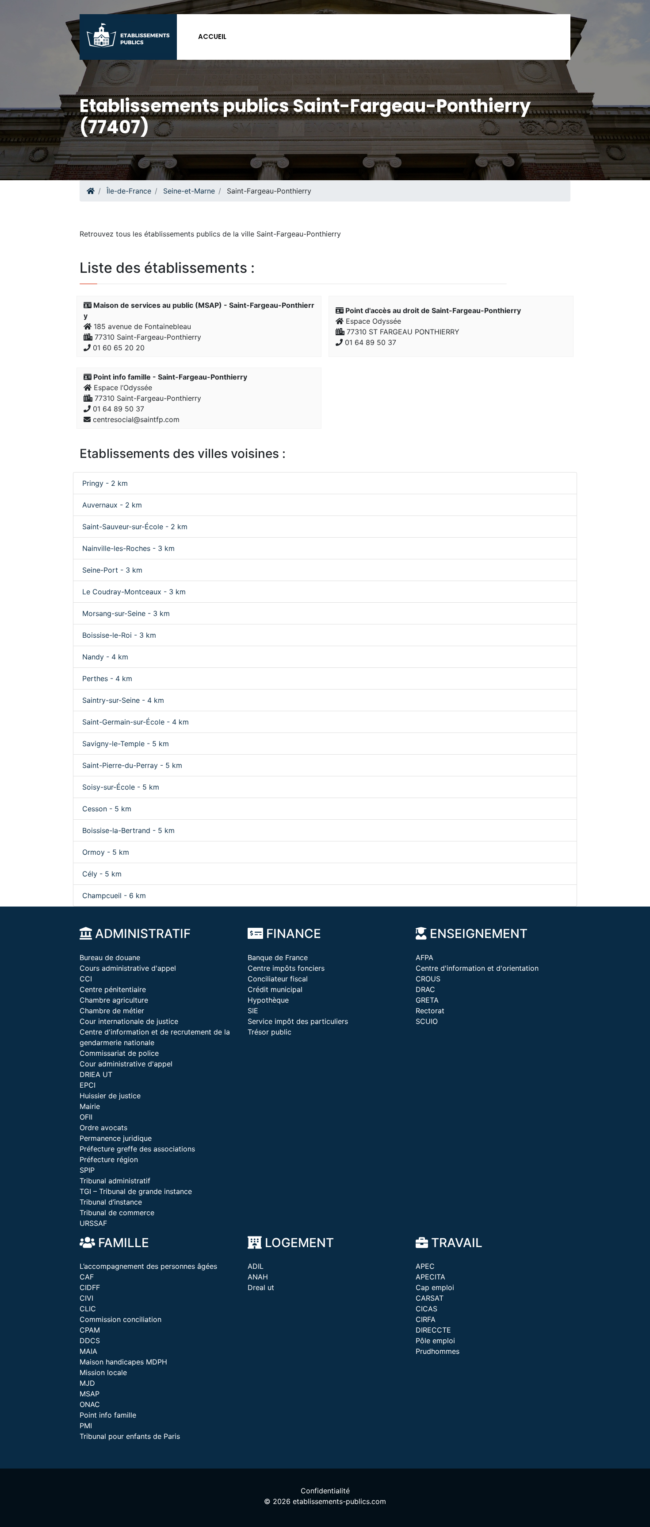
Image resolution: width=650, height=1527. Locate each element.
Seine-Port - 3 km (112, 570)
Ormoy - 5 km (105, 852)
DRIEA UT (96, 1074)
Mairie (90, 1106)
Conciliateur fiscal (278, 978)
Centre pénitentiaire (113, 989)
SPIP (87, 1170)
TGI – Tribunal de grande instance (136, 1191)
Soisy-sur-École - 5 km (120, 787)
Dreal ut (261, 1287)
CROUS (428, 978)
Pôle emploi (435, 1340)
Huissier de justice (110, 1095)
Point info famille (108, 1415)
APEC (425, 1266)
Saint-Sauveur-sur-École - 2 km (134, 526)
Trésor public (269, 1031)
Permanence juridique (116, 1138)
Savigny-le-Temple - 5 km (125, 743)
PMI (86, 1425)
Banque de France (278, 957)
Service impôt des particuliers (298, 1021)
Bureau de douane (110, 957)
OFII (86, 1116)
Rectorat (430, 1010)
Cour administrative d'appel (126, 1063)
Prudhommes (437, 1351)
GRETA (427, 1000)
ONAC (90, 1404)
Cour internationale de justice (129, 1021)
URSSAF (93, 1223)
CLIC (88, 1308)
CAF (87, 1276)
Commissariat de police (119, 1053)
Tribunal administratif (115, 1180)
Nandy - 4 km (105, 656)
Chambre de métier (112, 1010)
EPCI (88, 1085)
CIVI (86, 1298)
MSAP (89, 1393)
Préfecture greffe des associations (137, 1148)
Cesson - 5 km (106, 808)
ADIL (256, 1266)
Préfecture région (109, 1159)
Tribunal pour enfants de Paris (130, 1436)
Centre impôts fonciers (286, 968)
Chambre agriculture (114, 1000)
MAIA (88, 1351)
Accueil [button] (212, 36)
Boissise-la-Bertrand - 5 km (128, 830)
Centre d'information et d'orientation (477, 968)
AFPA (424, 957)
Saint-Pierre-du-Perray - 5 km (132, 765)
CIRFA (426, 1319)
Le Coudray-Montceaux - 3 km (134, 591)
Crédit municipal (275, 989)
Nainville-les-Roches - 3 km (128, 548)
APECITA (430, 1276)
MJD (87, 1383)
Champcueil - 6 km (114, 895)
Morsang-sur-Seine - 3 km (126, 613)
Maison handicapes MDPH (123, 1361)
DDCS (90, 1340)
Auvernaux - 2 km (112, 504)
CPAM (90, 1329)
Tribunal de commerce (117, 1212)
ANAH (258, 1276)
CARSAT (430, 1298)
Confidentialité (325, 1490)
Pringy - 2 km (105, 483)
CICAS (426, 1308)
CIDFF (90, 1287)
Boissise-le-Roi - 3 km (119, 635)
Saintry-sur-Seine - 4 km (123, 700)
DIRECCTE (433, 1329)
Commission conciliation (120, 1319)
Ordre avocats (103, 1127)
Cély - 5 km (102, 873)
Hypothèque (268, 1000)
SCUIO (427, 1021)
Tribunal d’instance (111, 1202)
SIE (253, 1010)
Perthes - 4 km (107, 678)
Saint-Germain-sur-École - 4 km (135, 721)
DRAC (425, 989)
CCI (86, 978)
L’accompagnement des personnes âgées (148, 1266)
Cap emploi (435, 1287)
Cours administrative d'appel (128, 968)
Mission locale (103, 1372)
